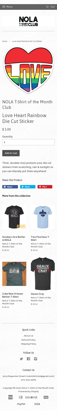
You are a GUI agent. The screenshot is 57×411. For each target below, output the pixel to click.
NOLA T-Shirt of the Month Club (38, 388)
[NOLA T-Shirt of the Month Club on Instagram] (35, 359)
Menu (9, 7)
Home (4, 41)
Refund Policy (28, 340)
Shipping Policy (28, 344)
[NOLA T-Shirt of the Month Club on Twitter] (21, 359)
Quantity (7, 136)
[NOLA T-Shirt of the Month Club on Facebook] (28, 359)
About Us (28, 335)
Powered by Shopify (28, 391)
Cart (52, 6)
